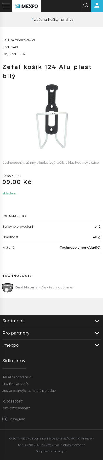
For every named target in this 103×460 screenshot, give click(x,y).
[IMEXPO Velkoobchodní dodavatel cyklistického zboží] (26, 6)
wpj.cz (62, 451)
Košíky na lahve (61, 19)
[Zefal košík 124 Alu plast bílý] (51, 116)
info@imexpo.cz (74, 445)
